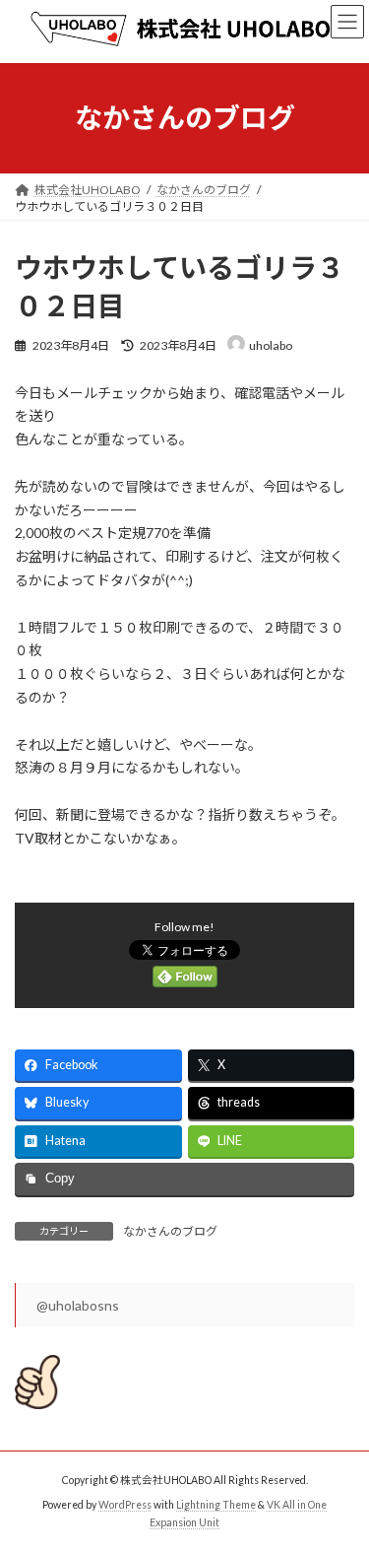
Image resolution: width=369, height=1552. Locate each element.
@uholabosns (77, 1305)
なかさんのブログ (170, 1231)
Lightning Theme (216, 1505)
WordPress (125, 1505)
